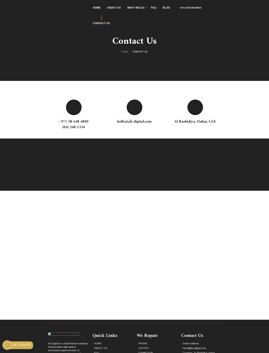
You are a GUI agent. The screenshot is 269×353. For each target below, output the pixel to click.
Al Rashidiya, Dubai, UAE (195, 121)
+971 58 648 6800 (190, 7)
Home (125, 51)
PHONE (143, 343)
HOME (97, 343)
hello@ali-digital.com (134, 121)
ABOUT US (100, 348)
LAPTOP (143, 348)
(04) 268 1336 (73, 127)
